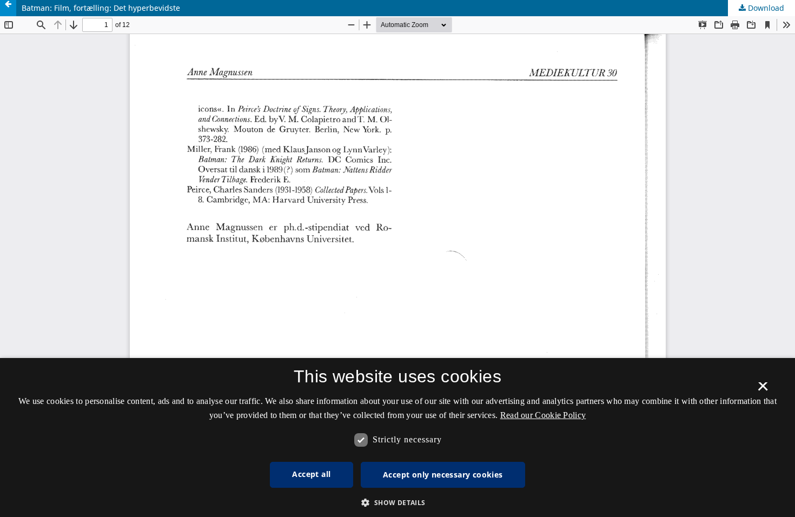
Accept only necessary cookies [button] (443, 474)
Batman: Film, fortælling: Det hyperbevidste (101, 8)
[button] (397, 502)
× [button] (763, 389)
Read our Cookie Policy (543, 415)
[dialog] (397, 437)
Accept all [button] (311, 474)
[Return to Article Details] (8, 8)
